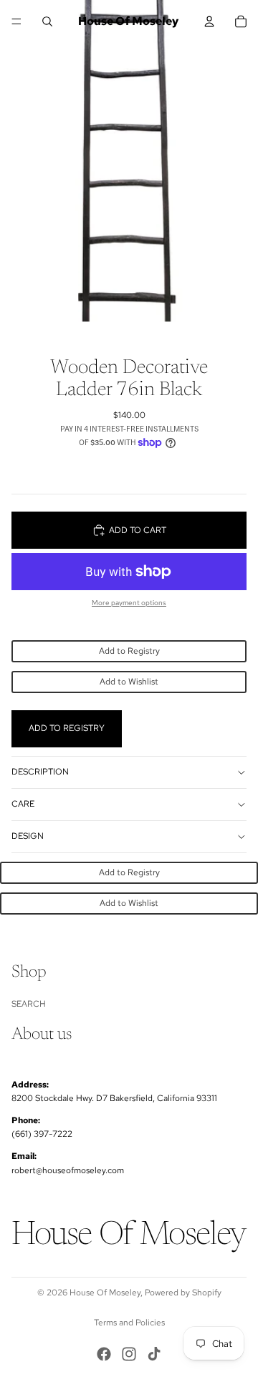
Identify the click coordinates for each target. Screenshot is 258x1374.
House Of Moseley (105, 1292)
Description (40, 771)
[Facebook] (104, 1354)
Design (27, 836)
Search (28, 1004)
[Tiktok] (154, 1354)
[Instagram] (129, 1354)
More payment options (129, 602)
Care (22, 804)
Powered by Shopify (183, 1292)
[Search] (47, 21)
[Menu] (16, 21)
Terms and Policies (129, 1322)
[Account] (209, 21)
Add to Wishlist (129, 681)
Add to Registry (129, 651)
